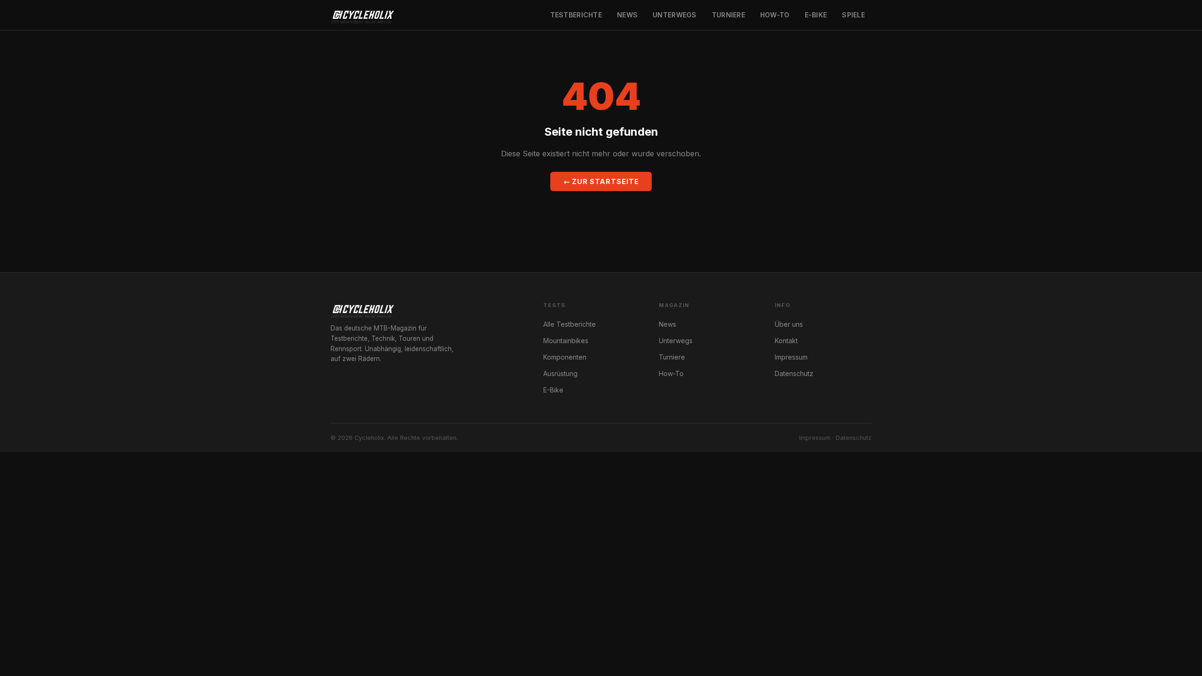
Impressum (791, 357)
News (627, 15)
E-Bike (816, 15)
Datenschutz (794, 373)
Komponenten (564, 357)
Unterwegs (675, 15)
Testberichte (576, 15)
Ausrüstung (560, 373)
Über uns (789, 324)
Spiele (853, 15)
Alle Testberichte (569, 324)
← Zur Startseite (601, 181)
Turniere (728, 15)
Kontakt (786, 341)
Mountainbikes (565, 341)
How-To (775, 15)
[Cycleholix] (362, 15)
